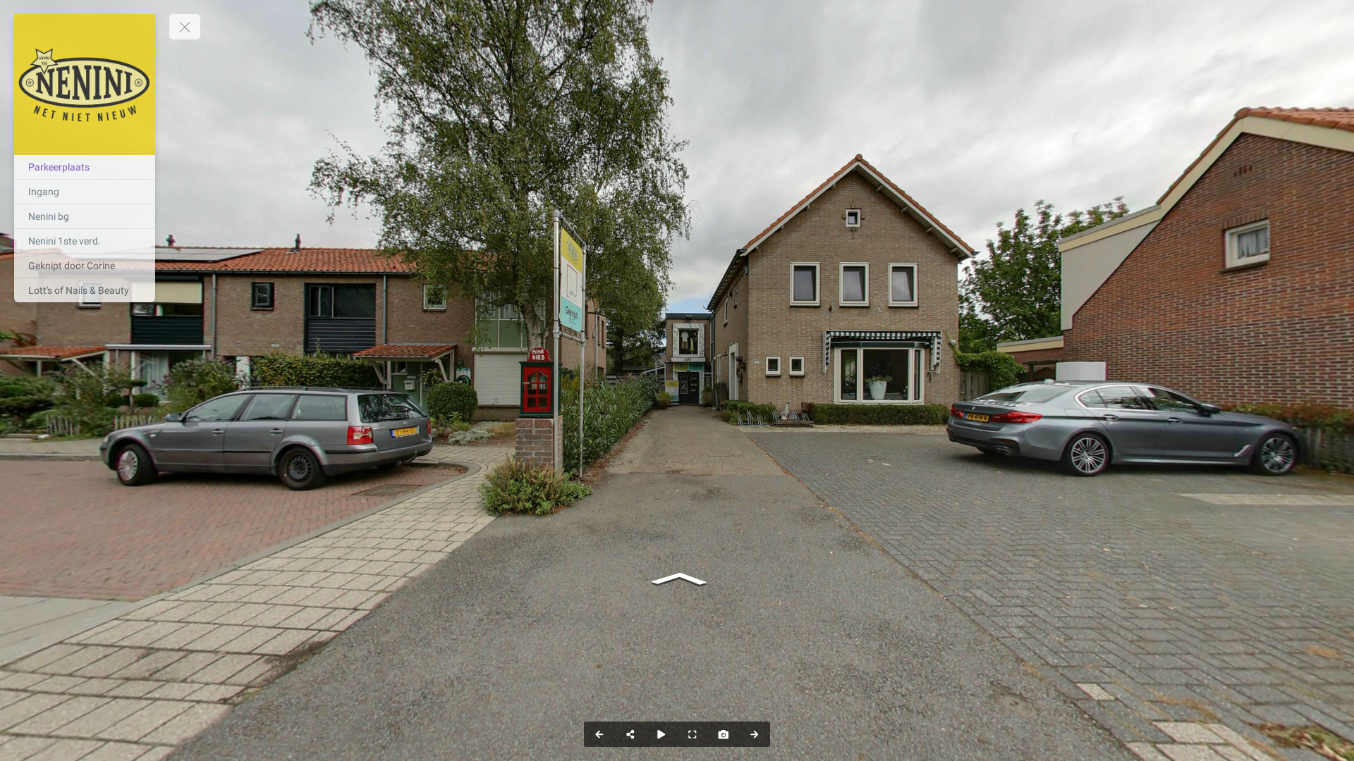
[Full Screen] (692, 734)
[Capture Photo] (723, 734)
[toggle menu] (184, 26)
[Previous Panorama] (599, 734)
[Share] (630, 734)
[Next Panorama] (754, 734)
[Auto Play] (661, 734)
